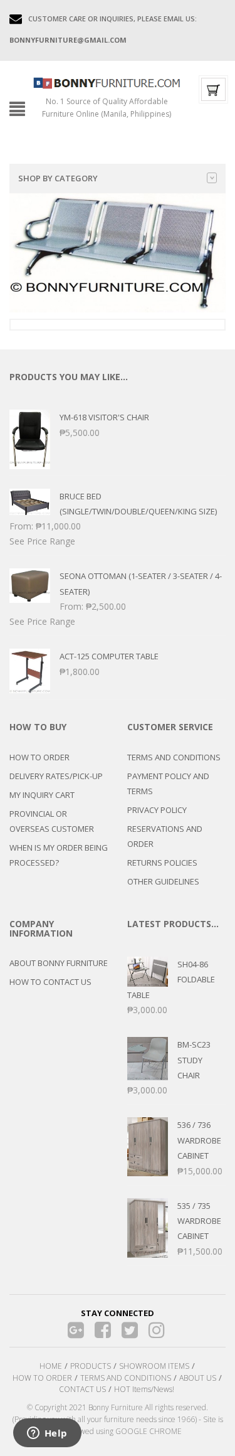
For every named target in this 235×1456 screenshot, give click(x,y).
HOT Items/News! (144, 1389)
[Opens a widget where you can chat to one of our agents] (47, 1434)
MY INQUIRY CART (42, 794)
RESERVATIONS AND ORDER (164, 836)
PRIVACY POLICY (157, 810)
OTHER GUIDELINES (163, 881)
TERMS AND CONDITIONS (174, 757)
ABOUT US (197, 1378)
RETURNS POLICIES (162, 862)
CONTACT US (82, 1389)
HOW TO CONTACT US (50, 981)
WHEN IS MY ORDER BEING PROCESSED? (58, 855)
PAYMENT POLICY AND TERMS (168, 783)
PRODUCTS (90, 1366)
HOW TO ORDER (39, 757)
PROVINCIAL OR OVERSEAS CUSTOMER (51, 821)
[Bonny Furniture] (106, 82)
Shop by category (58, 178)
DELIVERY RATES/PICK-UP (56, 776)
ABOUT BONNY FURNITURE (58, 963)
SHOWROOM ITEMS (154, 1366)
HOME (50, 1366)
